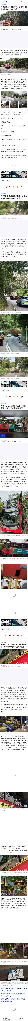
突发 (5, 4)
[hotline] (14, 174)
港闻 (2, 4)
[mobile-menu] (1, 1)
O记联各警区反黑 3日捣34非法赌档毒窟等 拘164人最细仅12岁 (13, 995)
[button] (26, 29)
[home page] (5, 1)
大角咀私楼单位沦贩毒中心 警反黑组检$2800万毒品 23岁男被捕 (14, 990)
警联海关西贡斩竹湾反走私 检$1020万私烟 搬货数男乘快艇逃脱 (13, 1000)
